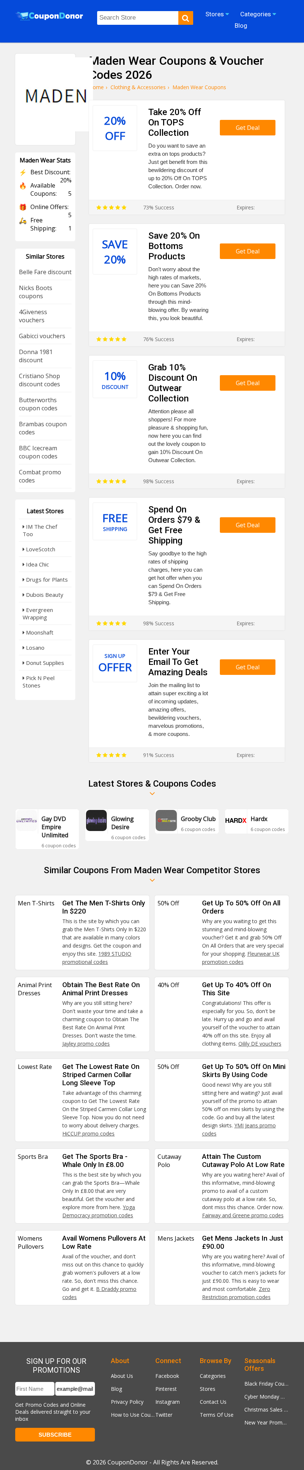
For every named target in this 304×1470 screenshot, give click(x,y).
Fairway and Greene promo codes (243, 1215)
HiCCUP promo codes (88, 1133)
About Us (122, 1375)
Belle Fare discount (45, 272)
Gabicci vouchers (42, 336)
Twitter (163, 1414)
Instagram (167, 1401)
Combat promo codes (40, 476)
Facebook (167, 1375)
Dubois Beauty (43, 594)
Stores (207, 1388)
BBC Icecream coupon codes (38, 452)
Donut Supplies (44, 662)
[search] (185, 18)
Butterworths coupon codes (38, 404)
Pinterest (166, 1388)
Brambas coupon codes (43, 428)
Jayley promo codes (86, 1043)
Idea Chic (36, 564)
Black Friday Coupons (266, 1383)
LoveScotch (39, 549)
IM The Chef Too (40, 530)
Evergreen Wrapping (38, 613)
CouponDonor (128, 1462)
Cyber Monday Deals (266, 1396)
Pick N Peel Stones (38, 681)
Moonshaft (38, 632)
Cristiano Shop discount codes (39, 380)
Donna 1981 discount (36, 356)
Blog (116, 1388)
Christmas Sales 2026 (266, 1409)
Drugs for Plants (46, 579)
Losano (34, 647)
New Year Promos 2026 (266, 1422)
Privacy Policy (127, 1401)
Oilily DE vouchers (259, 1043)
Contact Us (213, 1401)
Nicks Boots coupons (35, 292)
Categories (213, 1375)
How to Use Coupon (133, 1414)
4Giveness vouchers (33, 316)
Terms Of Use (217, 1414)
